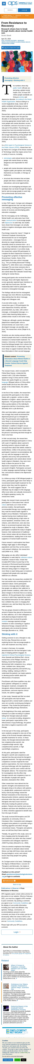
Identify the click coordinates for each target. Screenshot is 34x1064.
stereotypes (8, 158)
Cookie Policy (24, 1052)
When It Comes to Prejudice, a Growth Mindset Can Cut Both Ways (19, 967)
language (5, 382)
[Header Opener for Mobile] (4, 3)
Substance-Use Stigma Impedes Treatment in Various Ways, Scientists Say (20, 986)
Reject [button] (23, 1060)
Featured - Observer (17, 40)
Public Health (25, 42)
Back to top (17, 884)
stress (4, 718)
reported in (16, 655)
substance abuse (26, 557)
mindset (4, 621)
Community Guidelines (20, 903)
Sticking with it (19, 80)
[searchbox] (10, 10)
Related (5, 960)
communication (11, 220)
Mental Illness (16, 42)
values (4, 505)
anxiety (21, 97)
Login (24, 10)
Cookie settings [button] (8, 1060)
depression (8, 223)
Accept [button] (17, 1060)
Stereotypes (6, 43)
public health (17, 88)
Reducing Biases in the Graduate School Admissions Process (19, 1008)
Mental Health (6, 42)
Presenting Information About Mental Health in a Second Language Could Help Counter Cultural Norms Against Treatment (17, 361)
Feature (7, 40)
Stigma (12, 43)
